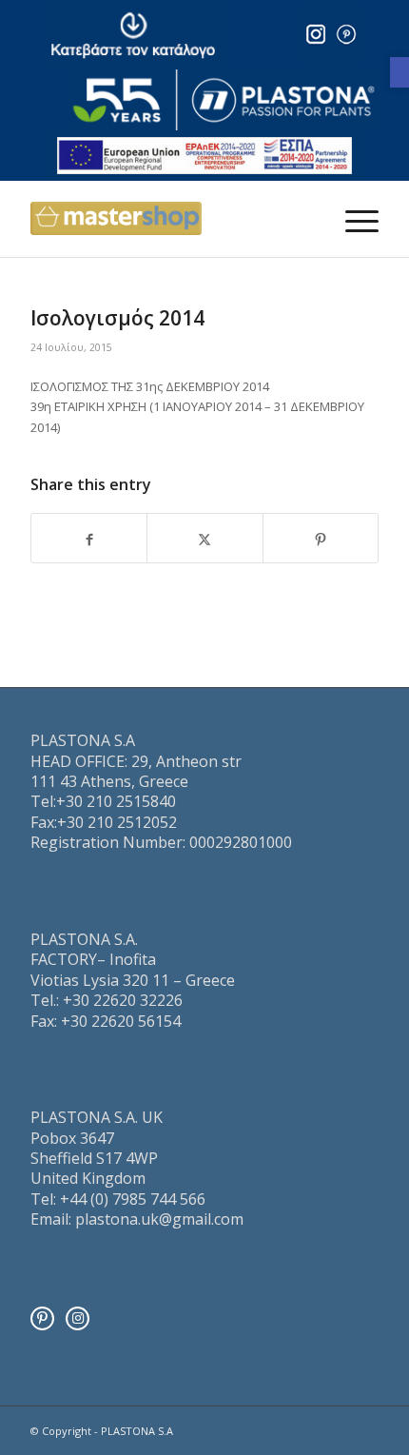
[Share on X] (204, 538)
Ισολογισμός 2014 (117, 318)
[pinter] (346, 34)
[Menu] (352, 219)
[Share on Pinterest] (320, 538)
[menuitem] (352, 219)
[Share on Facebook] (88, 538)
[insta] (316, 34)
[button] (399, 72)
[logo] (223, 100)
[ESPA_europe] (204, 155)
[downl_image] (139, 34)
